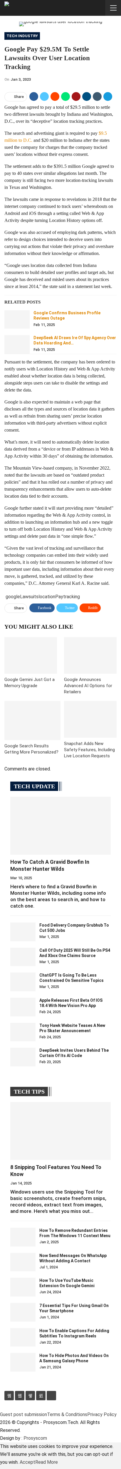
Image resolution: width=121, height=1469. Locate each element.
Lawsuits (29, 596)
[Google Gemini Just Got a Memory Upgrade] (30, 655)
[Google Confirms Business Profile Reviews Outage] (17, 319)
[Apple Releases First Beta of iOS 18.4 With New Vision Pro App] (23, 1007)
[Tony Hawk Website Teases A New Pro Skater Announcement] (23, 1032)
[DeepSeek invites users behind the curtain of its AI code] (23, 1057)
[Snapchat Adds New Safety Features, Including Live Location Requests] (90, 719)
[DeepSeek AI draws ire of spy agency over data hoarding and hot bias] (17, 344)
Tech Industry (22, 36)
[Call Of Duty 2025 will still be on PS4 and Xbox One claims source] (23, 957)
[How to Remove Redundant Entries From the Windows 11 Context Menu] (23, 1237)
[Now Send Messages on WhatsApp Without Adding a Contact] (23, 1262)
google (13, 596)
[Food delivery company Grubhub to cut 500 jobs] (23, 932)
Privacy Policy (102, 1414)
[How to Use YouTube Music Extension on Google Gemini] (23, 1287)
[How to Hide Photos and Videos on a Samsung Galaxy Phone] (23, 1362)
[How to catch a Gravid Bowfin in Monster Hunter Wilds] (60, 826)
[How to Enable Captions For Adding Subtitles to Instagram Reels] (23, 1337)
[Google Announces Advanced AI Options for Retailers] (90, 655)
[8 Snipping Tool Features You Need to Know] (60, 1131)
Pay (59, 596)
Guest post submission (23, 1414)
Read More (46, 1462)
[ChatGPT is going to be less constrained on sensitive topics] (23, 982)
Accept (27, 1462)
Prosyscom (35, 1438)
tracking (71, 596)
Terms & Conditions (67, 1414)
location (46, 596)
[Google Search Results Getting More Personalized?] (32, 720)
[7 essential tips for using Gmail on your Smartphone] (23, 1312)
